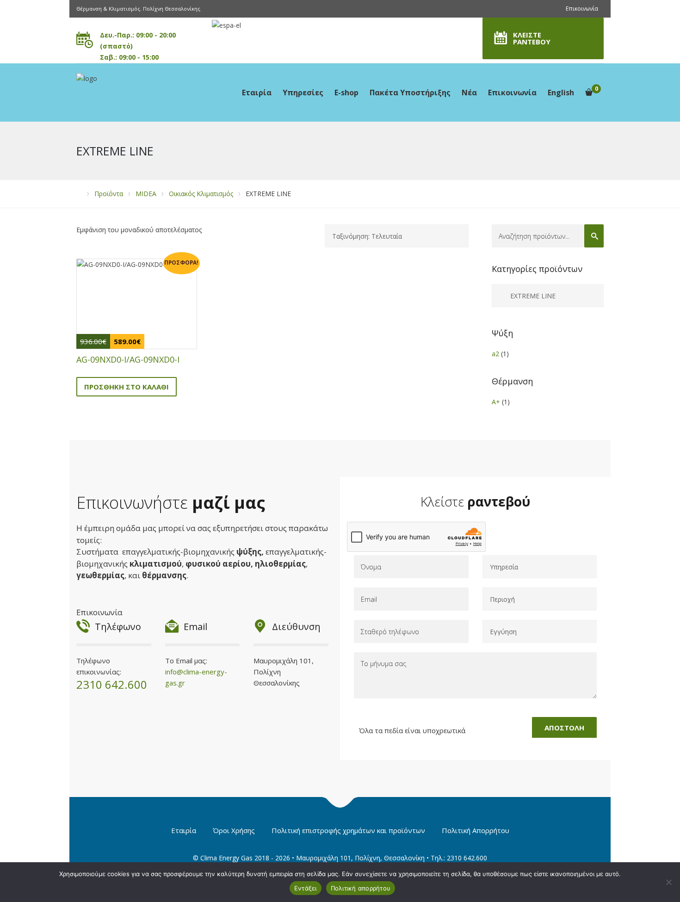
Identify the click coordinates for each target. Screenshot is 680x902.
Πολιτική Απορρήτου (475, 830)
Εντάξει (305, 888)
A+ (496, 401)
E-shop (346, 92)
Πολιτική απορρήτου (361, 888)
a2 (495, 353)
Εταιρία (257, 92)
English (561, 92)
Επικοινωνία (582, 8)
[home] (79, 193)
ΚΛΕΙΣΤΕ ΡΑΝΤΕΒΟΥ (531, 38)
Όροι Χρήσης (234, 830)
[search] (594, 235)
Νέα (469, 92)
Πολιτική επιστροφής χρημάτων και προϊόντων (348, 830)
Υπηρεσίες (303, 92)
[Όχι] (668, 882)
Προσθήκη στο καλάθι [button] (126, 386)
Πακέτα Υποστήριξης (410, 92)
